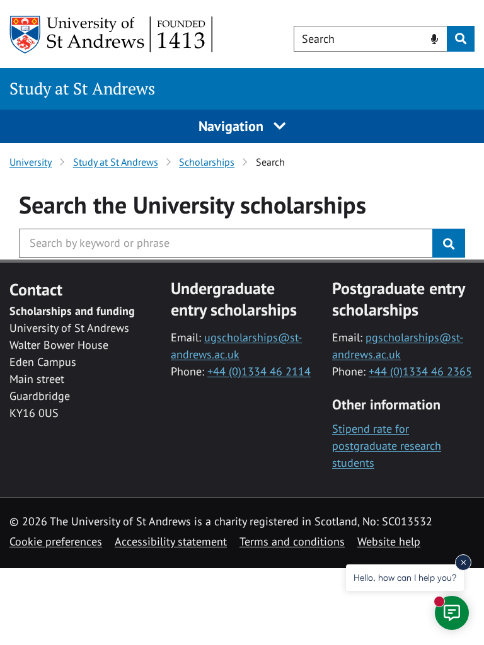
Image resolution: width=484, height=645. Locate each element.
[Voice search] (434, 38)
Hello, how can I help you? (405, 577)
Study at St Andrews (82, 88)
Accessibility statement (171, 541)
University (30, 162)
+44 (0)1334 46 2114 (259, 371)
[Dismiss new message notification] (463, 562)
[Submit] (448, 243)
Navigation (233, 126)
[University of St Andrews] (111, 35)
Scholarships (206, 162)
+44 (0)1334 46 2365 (420, 371)
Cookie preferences (55, 541)
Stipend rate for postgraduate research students (386, 445)
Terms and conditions (292, 541)
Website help (388, 541)
